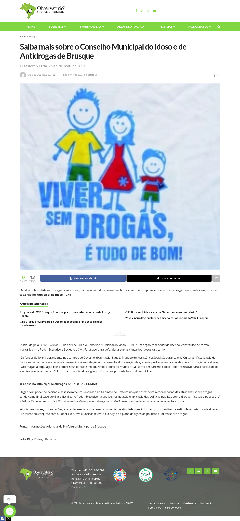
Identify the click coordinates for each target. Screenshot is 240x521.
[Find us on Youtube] (215, 471)
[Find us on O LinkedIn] (198, 471)
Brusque (33, 36)
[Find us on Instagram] (207, 471)
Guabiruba (189, 503)
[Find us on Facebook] (190, 471)
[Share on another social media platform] (216, 278)
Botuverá (205, 503)
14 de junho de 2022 (72, 74)
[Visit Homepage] (43, 11)
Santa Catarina (157, 503)
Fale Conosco (198, 26)
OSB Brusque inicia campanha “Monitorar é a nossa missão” (161, 312)
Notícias (166, 26)
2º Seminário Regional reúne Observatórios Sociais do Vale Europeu (166, 317)
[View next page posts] (123, 333)
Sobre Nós (56, 26)
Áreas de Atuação (130, 26)
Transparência (90, 26)
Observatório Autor (43, 74)
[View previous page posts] (116, 333)
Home (31, 26)
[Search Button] (219, 26)
